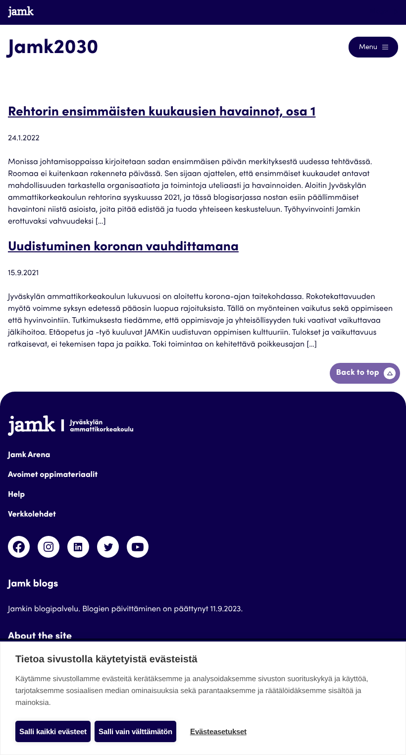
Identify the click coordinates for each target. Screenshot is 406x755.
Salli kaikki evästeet (53, 731)
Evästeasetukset (218, 731)
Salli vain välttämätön (135, 731)
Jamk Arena (29, 456)
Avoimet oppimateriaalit (53, 475)
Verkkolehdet (32, 515)
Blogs (379, 11)
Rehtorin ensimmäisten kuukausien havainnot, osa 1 (161, 113)
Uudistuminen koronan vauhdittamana (123, 247)
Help (16, 495)
